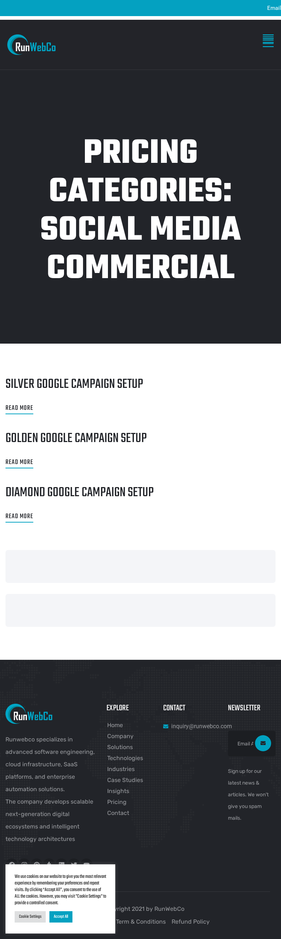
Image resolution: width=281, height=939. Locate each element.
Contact (118, 812)
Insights (118, 791)
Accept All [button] (61, 916)
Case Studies (125, 780)
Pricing (117, 801)
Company (120, 736)
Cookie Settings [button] (30, 916)
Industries (121, 769)
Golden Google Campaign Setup (76, 438)
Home (115, 725)
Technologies (125, 758)
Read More (19, 408)
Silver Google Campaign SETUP (74, 384)
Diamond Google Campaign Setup (79, 492)
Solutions (120, 747)
